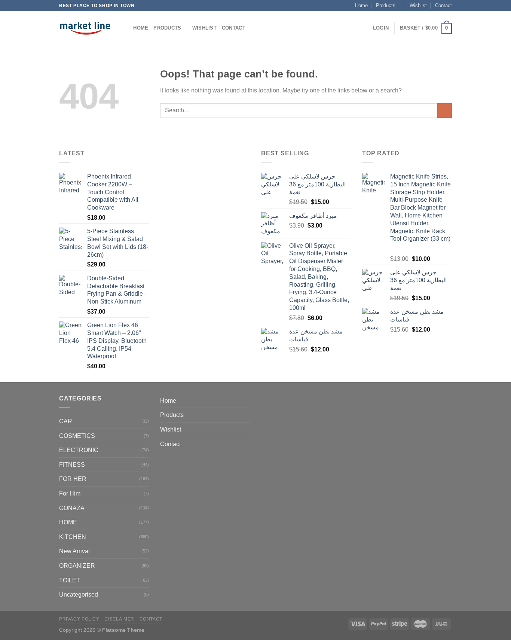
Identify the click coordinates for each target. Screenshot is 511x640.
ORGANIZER (77, 566)
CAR (65, 421)
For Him (69, 493)
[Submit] (444, 110)
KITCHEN (72, 537)
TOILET (69, 580)
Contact (443, 5)
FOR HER (72, 479)
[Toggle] (247, 415)
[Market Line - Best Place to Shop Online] (85, 28)
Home (361, 5)
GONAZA (72, 508)
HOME (68, 522)
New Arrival (74, 551)
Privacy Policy (79, 619)
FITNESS (72, 464)
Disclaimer (119, 619)
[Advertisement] (205, 261)
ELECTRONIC (78, 450)
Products (385, 5)
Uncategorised (78, 594)
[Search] (125, 28)
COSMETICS (77, 436)
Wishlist (418, 5)
